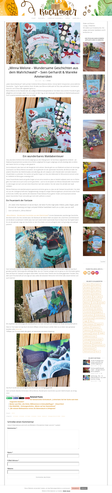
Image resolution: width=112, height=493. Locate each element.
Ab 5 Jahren (15, 416)
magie (85, 321)
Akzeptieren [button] (75, 488)
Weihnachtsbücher (89, 348)
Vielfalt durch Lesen (90, 336)
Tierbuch (94, 333)
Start (33, 18)
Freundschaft (96, 306)
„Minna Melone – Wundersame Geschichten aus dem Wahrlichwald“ (27, 215)
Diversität (101, 303)
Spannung (87, 333)
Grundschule (88, 312)
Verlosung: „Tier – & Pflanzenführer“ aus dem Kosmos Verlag (98, 377)
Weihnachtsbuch (99, 345)
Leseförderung (88, 318)
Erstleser (86, 306)
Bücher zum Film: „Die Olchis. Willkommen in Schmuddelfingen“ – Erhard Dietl (37, 404)
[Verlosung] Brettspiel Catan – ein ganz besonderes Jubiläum (98, 369)
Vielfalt (102, 333)
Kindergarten (98, 312)
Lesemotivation (99, 318)
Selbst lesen (97, 330)
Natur (91, 321)
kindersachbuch (88, 315)
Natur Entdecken (89, 324)
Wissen (97, 351)
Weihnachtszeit (88, 351)
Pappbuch (99, 324)
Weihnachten (88, 345)
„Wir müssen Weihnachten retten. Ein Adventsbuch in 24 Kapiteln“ (33, 408)
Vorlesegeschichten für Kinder (54, 416)
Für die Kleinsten (89, 309)
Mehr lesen (66, 491)
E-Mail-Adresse (13, 460)
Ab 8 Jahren (33, 416)
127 (99, 365)
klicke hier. (19, 329)
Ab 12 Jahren (88, 299)
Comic (94, 303)
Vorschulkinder (96, 342)
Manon (49, 80)
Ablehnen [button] (83, 488)
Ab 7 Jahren (27, 416)
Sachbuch (87, 327)
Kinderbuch (44, 416)
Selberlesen (87, 330)
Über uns (76, 18)
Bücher (41, 18)
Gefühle (98, 309)
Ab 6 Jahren (21, 416)
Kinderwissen (100, 315)
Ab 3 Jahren (96, 284)
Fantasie (39, 416)
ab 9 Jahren (96, 293)
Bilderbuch (87, 303)
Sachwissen (95, 327)
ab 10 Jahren (88, 296)
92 (99, 373)
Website (10, 469)
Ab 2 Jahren (87, 284)
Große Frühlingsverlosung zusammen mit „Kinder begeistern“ (97, 362)
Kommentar (12, 428)
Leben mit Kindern (55, 18)
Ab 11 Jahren (98, 296)
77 (98, 381)
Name (10, 452)
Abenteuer (97, 299)
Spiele (67, 18)
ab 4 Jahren (87, 287)
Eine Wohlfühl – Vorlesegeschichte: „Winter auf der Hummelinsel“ (33, 406)
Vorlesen (63, 416)
